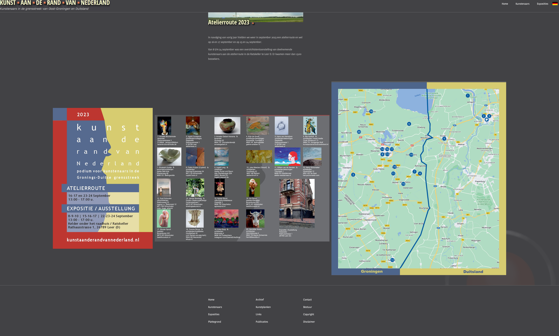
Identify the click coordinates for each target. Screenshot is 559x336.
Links (258, 314)
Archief (260, 299)
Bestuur (307, 307)
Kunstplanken (263, 307)
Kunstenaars (522, 3)
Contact (307, 299)
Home (505, 3)
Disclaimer (309, 321)
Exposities (542, 3)
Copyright (308, 314)
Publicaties (262, 321)
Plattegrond (214, 321)
